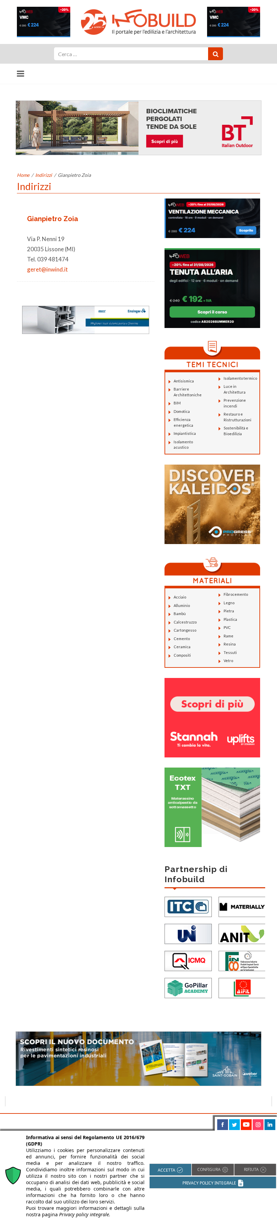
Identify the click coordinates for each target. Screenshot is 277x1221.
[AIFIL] (242, 987)
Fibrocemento (236, 594)
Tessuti (230, 652)
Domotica (182, 411)
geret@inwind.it (47, 269)
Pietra (229, 611)
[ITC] (188, 906)
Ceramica (182, 646)
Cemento (182, 638)
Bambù (180, 613)
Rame (228, 636)
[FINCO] (242, 960)
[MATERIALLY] (242, 906)
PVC (227, 627)
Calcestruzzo (185, 622)
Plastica (230, 619)
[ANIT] (242, 933)
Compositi (182, 655)
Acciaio (180, 597)
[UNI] (188, 933)
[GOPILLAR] (188, 987)
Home (23, 175)
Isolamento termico (240, 378)
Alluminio (182, 605)
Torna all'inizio (252, 1121)
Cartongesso (185, 630)
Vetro (228, 660)
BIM (177, 403)
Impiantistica (185, 433)
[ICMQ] (188, 960)
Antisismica (184, 381)
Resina (230, 644)
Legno (229, 603)
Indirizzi (43, 175)
